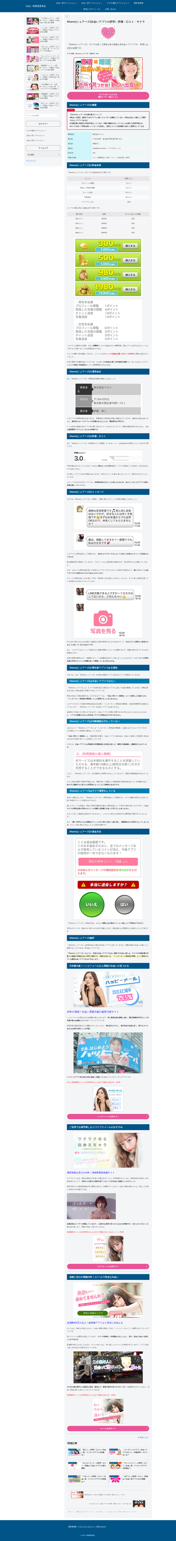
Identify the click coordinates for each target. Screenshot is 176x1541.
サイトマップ (31, 160)
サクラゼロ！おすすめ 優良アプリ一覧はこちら (108, 96)
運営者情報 (72, 1526)
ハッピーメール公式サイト (108, 1117)
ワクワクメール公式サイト (108, 1266)
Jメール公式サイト (108, 1429)
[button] (58, 115)
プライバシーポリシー (86, 1526)
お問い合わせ (101, 1526)
